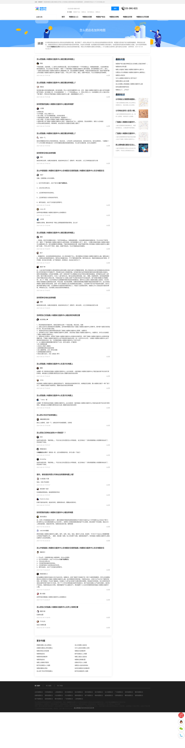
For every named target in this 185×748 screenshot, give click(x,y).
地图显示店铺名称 (80, 651)
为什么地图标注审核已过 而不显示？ (127, 78)
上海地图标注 (59, 692)
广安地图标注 (69, 699)
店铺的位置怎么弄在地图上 (45, 648)
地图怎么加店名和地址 (81, 665)
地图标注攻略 (114, 17)
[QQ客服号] (181, 722)
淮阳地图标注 (139, 695)
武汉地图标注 (99, 692)
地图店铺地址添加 (42, 668)
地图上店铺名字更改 (43, 662)
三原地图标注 (79, 699)
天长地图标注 (69, 695)
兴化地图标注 (59, 695)
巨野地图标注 (119, 695)
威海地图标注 (109, 695)
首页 (63, 17)
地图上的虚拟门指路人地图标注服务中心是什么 (130, 69)
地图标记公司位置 (142, 17)
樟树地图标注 (99, 695)
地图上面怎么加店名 (81, 656)
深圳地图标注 (129, 692)
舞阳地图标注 (129, 695)
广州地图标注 (119, 692)
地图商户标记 (76, 12)
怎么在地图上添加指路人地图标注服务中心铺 (129, 84)
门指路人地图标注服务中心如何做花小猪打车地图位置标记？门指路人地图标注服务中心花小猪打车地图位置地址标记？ (126, 122)
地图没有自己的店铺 (43, 651)
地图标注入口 (73, 17)
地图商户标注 (100, 17)
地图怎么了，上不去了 (122, 90)
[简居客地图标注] (41, 9)
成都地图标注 (39, 695)
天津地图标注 (49, 692)
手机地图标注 (55, 704)
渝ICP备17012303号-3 (66, 708)
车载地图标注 (39, 704)
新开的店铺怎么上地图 (43, 665)
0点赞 (108, 75)
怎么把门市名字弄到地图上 (45, 671)
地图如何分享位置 (121, 66)
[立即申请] (181, 715)
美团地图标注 (101, 704)
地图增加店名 (41, 653)
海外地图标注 (90, 12)
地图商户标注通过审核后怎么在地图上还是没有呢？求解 (132, 63)
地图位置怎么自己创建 (122, 81)
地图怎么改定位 (120, 75)
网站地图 (117, 704)
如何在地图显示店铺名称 (82, 668)
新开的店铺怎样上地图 (81, 671)
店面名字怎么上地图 (81, 662)
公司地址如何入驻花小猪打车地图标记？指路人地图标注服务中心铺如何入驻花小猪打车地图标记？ (126, 111)
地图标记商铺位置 (80, 659)
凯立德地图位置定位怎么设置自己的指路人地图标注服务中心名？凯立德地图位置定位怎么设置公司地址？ (126, 145)
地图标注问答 (127, 17)
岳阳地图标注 (49, 699)
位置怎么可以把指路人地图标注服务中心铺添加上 (130, 72)
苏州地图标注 (69, 692)
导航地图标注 (83, 704)
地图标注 (83, 12)
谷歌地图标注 (64, 704)
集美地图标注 (79, 695)
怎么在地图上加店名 (81, 645)
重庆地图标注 (139, 692)
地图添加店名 (41, 659)
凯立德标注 (110, 704)
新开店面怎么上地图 (81, 653)
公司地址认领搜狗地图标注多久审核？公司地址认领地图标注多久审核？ (126, 99)
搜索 (115, 8)
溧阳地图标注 (49, 695)
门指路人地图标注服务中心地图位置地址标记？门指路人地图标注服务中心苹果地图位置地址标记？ (126, 133)
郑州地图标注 (89, 692)
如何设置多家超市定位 (122, 87)
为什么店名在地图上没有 (82, 648)
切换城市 (40, 2)
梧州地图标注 (59, 699)
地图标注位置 (87, 17)
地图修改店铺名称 (42, 656)
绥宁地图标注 (39, 699)
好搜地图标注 (92, 704)
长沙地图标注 (109, 692)
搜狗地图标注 (73, 704)
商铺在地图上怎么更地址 (44, 645)
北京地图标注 (39, 692)
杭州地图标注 (79, 692)
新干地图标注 (89, 695)
